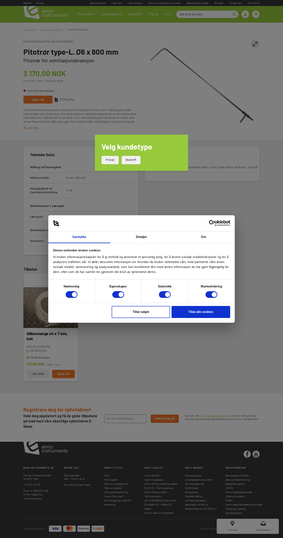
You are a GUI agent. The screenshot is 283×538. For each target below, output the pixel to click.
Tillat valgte (141, 312)
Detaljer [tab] (141, 237)
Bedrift (131, 160)
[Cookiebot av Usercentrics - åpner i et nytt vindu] (212, 223)
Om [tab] (203, 237)
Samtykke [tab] (79, 237)
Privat (110, 160)
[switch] (118, 294)
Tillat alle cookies (200, 312)
